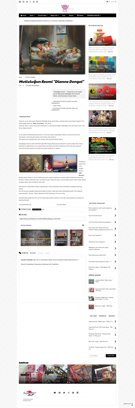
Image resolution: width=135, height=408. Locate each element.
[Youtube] (20, 1)
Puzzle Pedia (42, 15)
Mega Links (54, 15)
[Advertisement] (102, 180)
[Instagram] (30, 1)
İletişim (71, 15)
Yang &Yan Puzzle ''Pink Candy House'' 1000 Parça (105, 289)
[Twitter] (27, 1)
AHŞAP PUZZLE (49, 372)
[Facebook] (23, 1)
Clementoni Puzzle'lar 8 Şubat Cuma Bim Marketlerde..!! (64, 102)
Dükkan (81, 15)
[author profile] (23, 85)
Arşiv (63, 15)
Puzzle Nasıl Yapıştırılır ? (100, 43)
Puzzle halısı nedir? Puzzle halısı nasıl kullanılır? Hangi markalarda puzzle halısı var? (101, 148)
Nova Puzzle (57, 105)
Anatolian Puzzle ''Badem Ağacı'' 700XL (103, 281)
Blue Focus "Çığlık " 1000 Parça (103, 306)
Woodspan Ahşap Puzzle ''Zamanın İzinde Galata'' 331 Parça (104, 298)
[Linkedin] (37, 1)
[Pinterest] (34, 1)
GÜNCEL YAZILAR (94, 275)
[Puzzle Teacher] (67, 11)
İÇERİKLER (23, 362)
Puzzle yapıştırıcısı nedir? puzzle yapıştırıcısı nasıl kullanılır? (100, 67)
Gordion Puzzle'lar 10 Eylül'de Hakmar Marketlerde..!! (67, 241)
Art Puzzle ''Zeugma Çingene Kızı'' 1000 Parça (103, 379)
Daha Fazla (110, 51)
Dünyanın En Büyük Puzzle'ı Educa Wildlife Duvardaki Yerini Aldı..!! (33, 241)
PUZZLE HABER (30, 77)
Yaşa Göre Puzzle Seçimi (99, 124)
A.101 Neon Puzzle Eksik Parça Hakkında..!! (102, 96)
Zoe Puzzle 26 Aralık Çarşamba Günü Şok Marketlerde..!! (65, 109)
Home (24, 15)
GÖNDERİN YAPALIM (93, 15)
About (31, 15)
